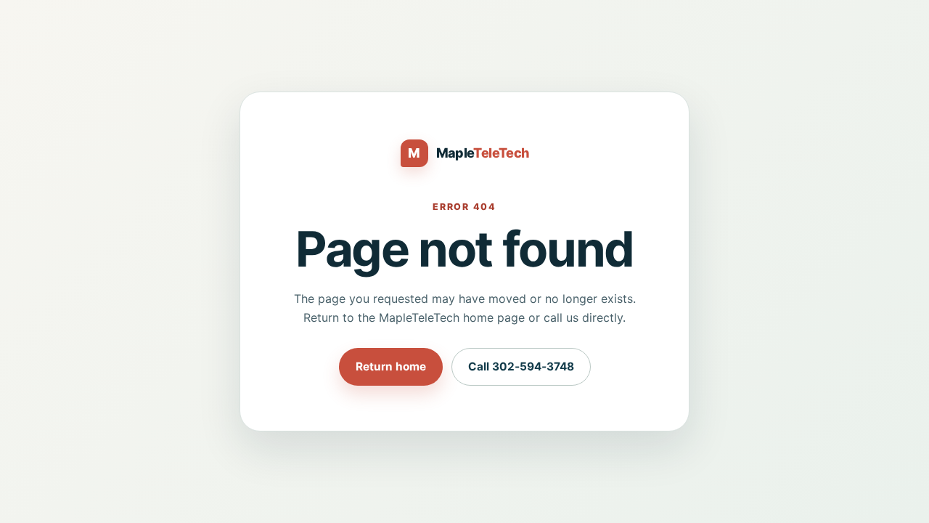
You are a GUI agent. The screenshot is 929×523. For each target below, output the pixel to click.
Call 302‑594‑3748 (521, 366)
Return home (391, 366)
